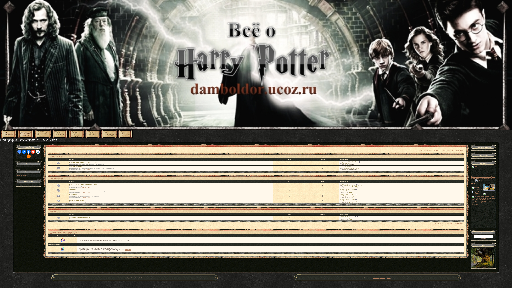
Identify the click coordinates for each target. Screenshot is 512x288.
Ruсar (350, 219)
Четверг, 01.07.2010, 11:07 (347, 194)
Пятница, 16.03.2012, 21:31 (347, 184)
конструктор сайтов (379, 278)
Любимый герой (75, 167)
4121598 (88, 169)
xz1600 (351, 192)
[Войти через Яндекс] (33, 152)
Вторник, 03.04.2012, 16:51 (347, 216)
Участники (436, 150)
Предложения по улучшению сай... (353, 185)
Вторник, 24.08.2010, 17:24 (347, 166)
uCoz (388, 278)
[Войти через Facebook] (29, 152)
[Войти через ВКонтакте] (24, 152)
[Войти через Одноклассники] (29, 156)
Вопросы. (73, 195)
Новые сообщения (425, 150)
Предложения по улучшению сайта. (83, 184)
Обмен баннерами (76, 200)
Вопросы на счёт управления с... (352, 196)
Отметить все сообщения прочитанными (449, 223)
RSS (461, 150)
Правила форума (447, 150)
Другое (53, 211)
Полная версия (22, 175)
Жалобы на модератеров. (350, 190)
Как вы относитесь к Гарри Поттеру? (83, 162)
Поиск (457, 150)
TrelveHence (346, 163)
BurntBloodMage (354, 187)
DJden (83, 169)
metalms (128, 250)
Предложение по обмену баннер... (353, 201)
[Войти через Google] (38, 152)
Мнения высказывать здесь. (351, 168)
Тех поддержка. (57, 179)
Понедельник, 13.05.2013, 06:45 (349, 162)
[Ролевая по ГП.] (484, 194)
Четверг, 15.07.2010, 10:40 (347, 199)
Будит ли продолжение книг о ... (352, 218)
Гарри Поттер (56, 156)
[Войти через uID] (19, 152)
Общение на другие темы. (79, 217)
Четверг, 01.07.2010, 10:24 (347, 189)
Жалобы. (72, 189)
